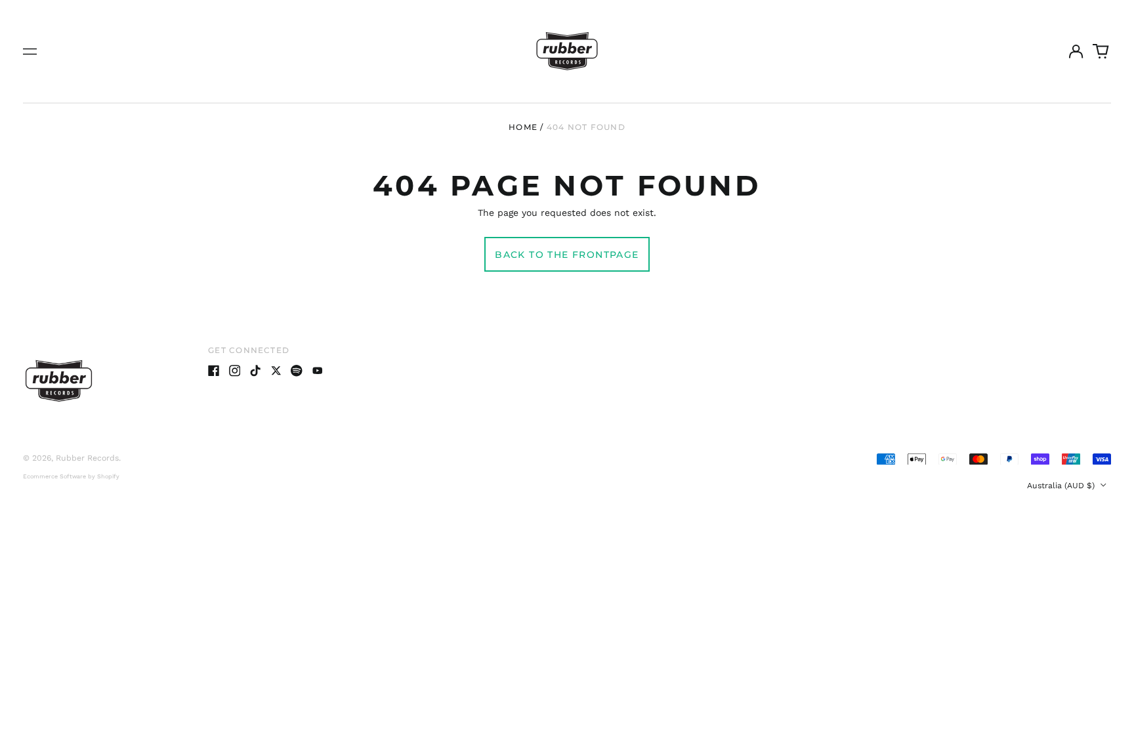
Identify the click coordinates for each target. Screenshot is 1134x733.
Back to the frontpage (567, 255)
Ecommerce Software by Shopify (71, 476)
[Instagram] (235, 371)
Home (523, 127)
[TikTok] (255, 371)
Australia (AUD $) (1062, 485)
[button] (1101, 51)
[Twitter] (276, 371)
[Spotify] (297, 371)
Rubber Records (87, 458)
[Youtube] (318, 371)
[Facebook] (214, 371)
